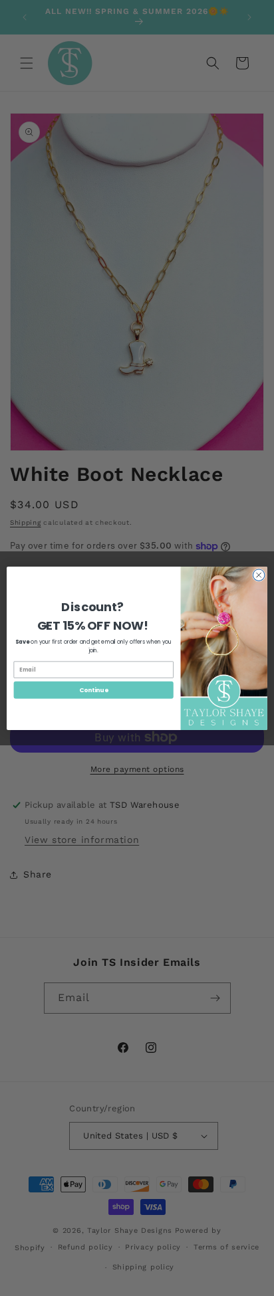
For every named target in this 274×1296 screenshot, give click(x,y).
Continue (93, 690)
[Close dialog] (259, 575)
